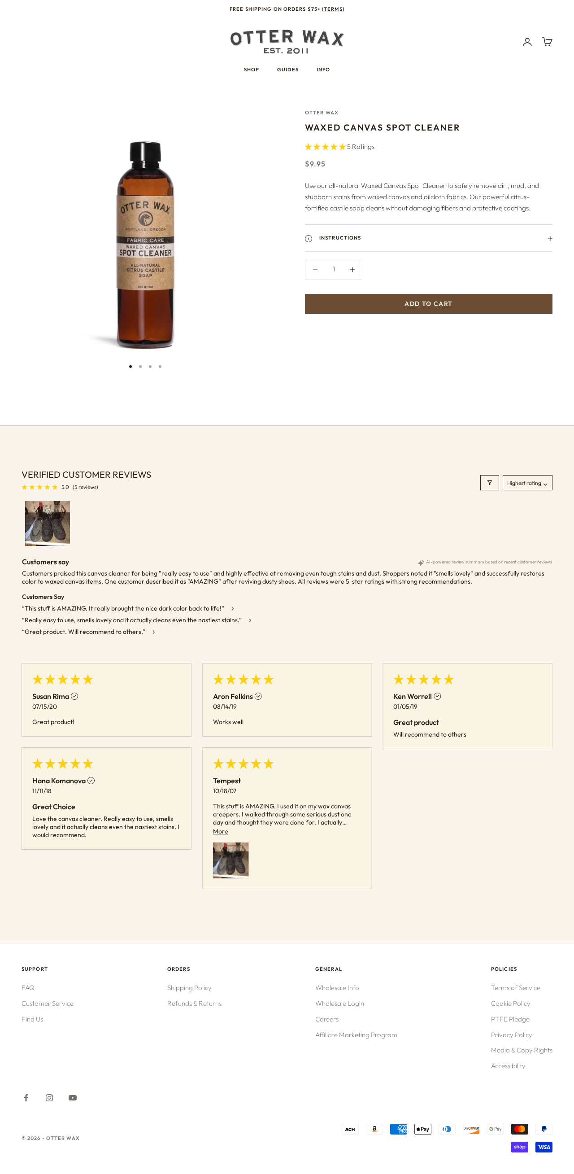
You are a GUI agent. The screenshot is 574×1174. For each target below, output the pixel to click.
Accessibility (508, 1065)
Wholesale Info (337, 987)
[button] (326, 146)
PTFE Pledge (510, 1019)
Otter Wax (322, 112)
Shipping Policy (189, 987)
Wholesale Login (339, 1003)
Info (323, 69)
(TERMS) (333, 9)
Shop (251, 69)
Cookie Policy (511, 1003)
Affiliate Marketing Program (356, 1034)
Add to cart (428, 304)
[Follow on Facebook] (26, 1097)
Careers (327, 1019)
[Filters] (489, 482)
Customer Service (48, 1003)
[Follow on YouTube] (72, 1097)
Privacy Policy (511, 1034)
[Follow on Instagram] (49, 1097)
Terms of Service (515, 987)
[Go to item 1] (47, 523)
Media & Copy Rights (521, 1050)
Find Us (32, 1019)
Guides (288, 69)
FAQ (28, 987)
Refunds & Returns (194, 1003)
